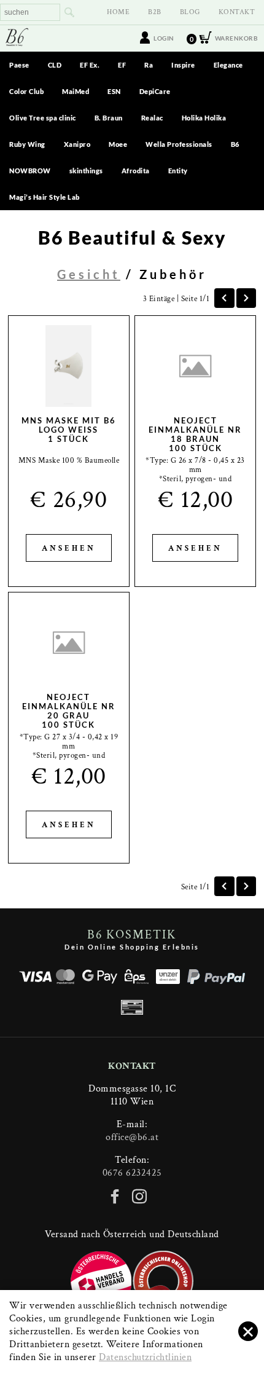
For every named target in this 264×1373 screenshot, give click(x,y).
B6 (235, 144)
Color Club (26, 91)
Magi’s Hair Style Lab (44, 197)
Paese (19, 65)
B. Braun (109, 118)
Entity (178, 171)
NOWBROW (30, 171)
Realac (152, 118)
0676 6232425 (132, 1172)
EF (122, 65)
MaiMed (75, 91)
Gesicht (88, 274)
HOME (118, 12)
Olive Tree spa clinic (42, 118)
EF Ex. (89, 65)
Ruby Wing (27, 144)
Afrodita (136, 171)
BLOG (190, 12)
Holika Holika (204, 118)
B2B (154, 12)
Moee (118, 144)
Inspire (183, 65)
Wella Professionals (179, 144)
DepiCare (155, 91)
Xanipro (77, 144)
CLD (55, 65)
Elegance (228, 65)
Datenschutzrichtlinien (145, 1357)
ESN (114, 91)
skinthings (86, 171)
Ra (148, 65)
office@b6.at (132, 1137)
